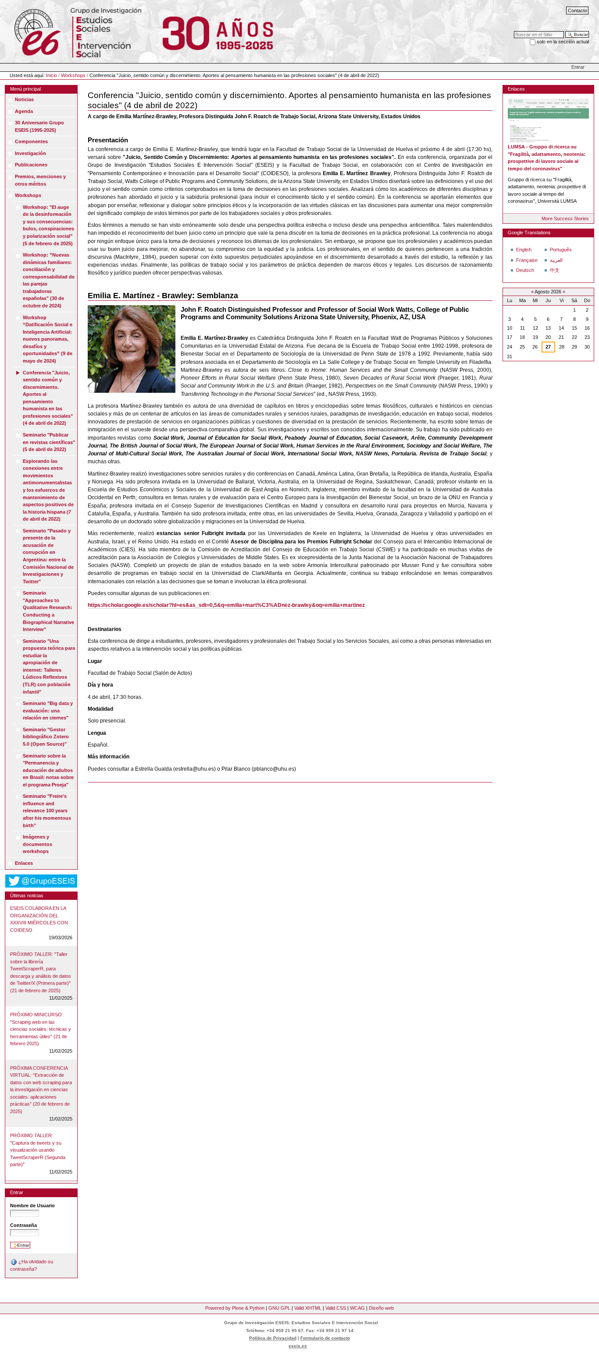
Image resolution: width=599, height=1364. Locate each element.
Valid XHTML (307, 1308)
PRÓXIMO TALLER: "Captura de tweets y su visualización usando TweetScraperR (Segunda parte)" (37, 1150)
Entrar (578, 67)
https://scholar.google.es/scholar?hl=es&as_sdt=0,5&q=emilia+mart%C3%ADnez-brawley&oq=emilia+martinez (226, 605)
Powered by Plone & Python (234, 1308)
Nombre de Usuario (32, 1205)
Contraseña (23, 1225)
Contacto (577, 10)
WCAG (357, 1308)
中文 (555, 270)
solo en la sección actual (563, 41)
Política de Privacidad (272, 1338)
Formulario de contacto (325, 1338)
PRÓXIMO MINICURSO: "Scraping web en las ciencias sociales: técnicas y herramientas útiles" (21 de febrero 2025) (40, 1029)
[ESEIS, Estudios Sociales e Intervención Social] (71, 31)
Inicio (51, 75)
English (523, 249)
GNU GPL (279, 1308)
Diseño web (381, 1308)
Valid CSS (335, 1308)
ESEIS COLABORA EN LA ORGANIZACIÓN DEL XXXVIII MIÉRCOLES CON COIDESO (39, 919)
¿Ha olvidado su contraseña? (31, 1265)
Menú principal (25, 89)
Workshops (73, 75)
